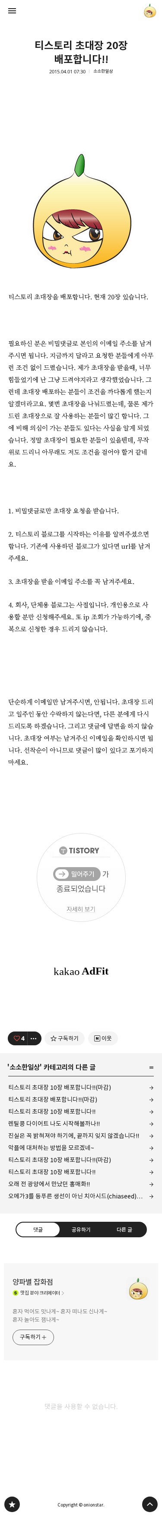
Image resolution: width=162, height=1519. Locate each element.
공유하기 (80, 1229)
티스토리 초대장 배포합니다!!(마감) (52, 1099)
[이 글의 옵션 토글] (34, 1038)
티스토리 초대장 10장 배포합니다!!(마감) (59, 1087)
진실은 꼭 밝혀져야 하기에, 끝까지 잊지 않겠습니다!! (73, 1136)
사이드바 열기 (12, 10)
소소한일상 (103, 71)
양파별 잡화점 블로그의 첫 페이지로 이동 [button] (81, 10)
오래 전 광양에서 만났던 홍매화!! (49, 1184)
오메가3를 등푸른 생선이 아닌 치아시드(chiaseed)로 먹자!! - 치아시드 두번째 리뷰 (81, 1196)
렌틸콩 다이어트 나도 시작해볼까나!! (54, 1124)
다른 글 (124, 1229)
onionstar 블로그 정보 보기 (150, 10)
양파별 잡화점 (33, 1282)
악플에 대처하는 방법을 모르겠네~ (51, 1148)
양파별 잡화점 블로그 (12, 1504)
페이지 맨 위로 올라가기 (150, 1504)
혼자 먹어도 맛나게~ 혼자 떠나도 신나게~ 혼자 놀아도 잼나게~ (60, 1316)
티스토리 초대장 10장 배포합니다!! (51, 1111)
